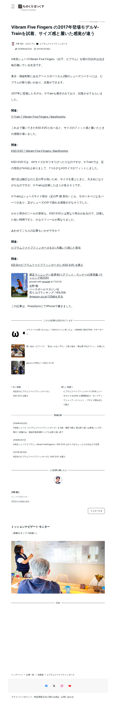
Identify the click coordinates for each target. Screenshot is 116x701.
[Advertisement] (58, 635)
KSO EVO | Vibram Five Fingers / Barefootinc (39, 150)
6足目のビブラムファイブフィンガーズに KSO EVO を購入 (47, 265)
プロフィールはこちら (20, 501)
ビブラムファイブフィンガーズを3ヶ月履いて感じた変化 (46, 247)
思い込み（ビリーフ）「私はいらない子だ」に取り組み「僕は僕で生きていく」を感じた (65, 346)
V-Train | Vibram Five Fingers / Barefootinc (38, 116)
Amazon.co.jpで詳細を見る (46, 296)
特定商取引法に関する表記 (46, 697)
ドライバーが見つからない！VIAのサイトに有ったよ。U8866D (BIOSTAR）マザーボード (64, 331)
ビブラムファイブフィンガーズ (53, 44)
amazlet (46, 281)
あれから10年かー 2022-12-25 (40, 363)
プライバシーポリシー (21, 697)
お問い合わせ (67, 697)
